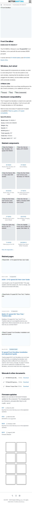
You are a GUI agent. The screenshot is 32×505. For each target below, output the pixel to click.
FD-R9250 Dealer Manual (12, 377)
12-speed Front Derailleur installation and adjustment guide (15, 353)
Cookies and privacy (19, 501)
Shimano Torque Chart (11, 386)
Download (26, 377)
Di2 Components (7, 4)
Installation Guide (13, 349)
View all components (8, 249)
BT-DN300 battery (15, 57)
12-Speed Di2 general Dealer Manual (12, 382)
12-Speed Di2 (13, 276)
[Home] (1, 4)
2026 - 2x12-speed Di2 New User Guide (16, 279)
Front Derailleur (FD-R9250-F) (19, 4)
